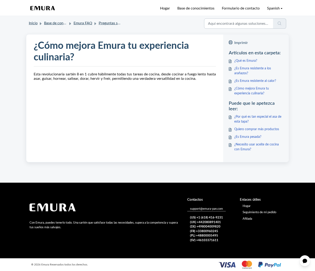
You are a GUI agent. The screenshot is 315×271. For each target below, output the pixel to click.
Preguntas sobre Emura (117, 23)
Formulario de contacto (241, 8)
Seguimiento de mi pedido (259, 212)
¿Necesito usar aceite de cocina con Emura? (256, 147)
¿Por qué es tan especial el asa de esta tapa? (257, 119)
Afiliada (247, 218)
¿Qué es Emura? (245, 60)
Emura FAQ (83, 23)
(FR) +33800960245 (204, 231)
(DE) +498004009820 (205, 226)
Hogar (165, 8)
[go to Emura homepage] (42, 8)
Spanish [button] (273, 8)
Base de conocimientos (195, 8)
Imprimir (241, 43)
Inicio (33, 23)
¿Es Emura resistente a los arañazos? (252, 71)
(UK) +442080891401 (205, 222)
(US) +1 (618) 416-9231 (206, 217)
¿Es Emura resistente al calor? (255, 81)
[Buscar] (279, 23)
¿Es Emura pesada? (247, 137)
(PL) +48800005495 (204, 235)
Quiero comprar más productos (256, 129)
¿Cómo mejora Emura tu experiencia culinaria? (251, 91)
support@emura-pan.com (206, 208)
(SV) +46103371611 (204, 240)
